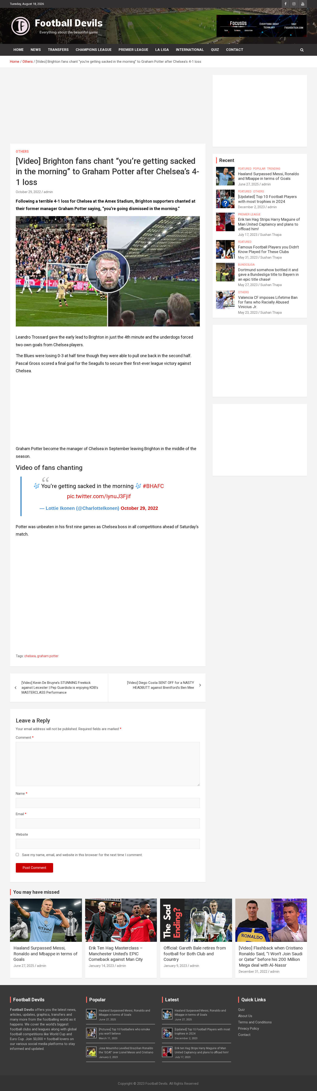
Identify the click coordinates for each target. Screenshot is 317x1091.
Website (22, 834)
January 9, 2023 (175, 966)
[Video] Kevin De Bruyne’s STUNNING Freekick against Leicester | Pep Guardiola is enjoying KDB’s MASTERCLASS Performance (60, 688)
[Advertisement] (108, 109)
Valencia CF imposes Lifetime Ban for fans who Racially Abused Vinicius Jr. (268, 302)
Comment (25, 737)
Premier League (133, 50)
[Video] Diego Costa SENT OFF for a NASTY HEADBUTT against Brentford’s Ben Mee (160, 685)
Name (21, 793)
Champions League (94, 50)
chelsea (30, 656)
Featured (245, 168)
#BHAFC (153, 486)
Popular (259, 168)
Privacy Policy (248, 1028)
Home (18, 50)
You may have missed (36, 892)
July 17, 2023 (247, 235)
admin (48, 192)
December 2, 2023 (251, 207)
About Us (245, 1016)
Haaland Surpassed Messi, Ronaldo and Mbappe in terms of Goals (268, 176)
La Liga (162, 50)
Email (21, 814)
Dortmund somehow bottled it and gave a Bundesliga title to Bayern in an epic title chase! (268, 274)
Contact (234, 50)
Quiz (215, 50)
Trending (273, 168)
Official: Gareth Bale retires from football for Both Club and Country (195, 953)
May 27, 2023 (248, 285)
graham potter (47, 656)
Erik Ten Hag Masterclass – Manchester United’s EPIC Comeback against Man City (116, 953)
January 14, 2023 (101, 966)
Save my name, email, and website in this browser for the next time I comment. (82, 855)
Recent (226, 160)
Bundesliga (246, 264)
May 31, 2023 (248, 257)
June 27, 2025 (248, 184)
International (190, 50)
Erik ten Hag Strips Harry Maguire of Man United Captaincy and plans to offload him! (269, 224)
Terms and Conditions (255, 1022)
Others (22, 151)
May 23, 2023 (248, 312)
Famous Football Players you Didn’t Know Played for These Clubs (268, 249)
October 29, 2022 (28, 192)
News (36, 50)
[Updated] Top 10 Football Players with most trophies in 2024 (267, 199)
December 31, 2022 (253, 971)
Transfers (58, 50)
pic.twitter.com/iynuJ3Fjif (99, 496)
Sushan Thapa (270, 235)
